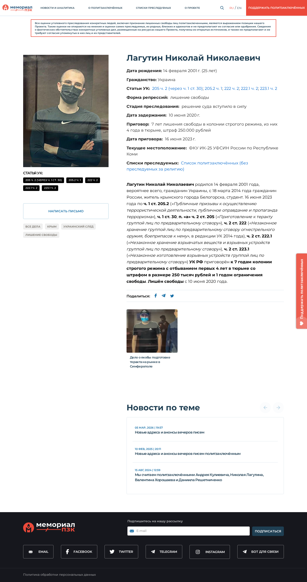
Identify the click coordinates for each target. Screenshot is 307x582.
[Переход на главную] (17, 7)
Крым (52, 226)
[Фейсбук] (156, 296)
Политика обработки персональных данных (59, 575)
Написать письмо (66, 211)
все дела (32, 226)
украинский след (78, 226)
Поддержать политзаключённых (276, 7)
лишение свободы (41, 235)
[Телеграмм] (163, 296)
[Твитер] (172, 296)
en (239, 8)
